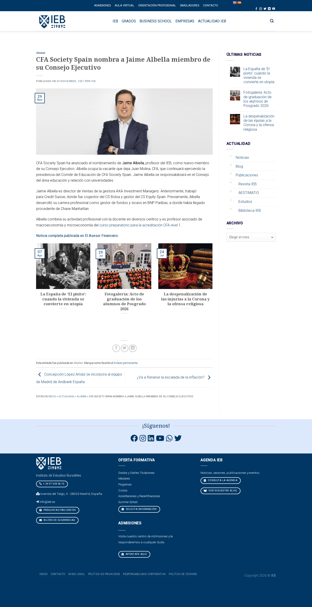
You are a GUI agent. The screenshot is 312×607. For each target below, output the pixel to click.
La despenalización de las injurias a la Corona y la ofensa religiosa (258, 123)
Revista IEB (247, 184)
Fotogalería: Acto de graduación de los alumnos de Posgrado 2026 (257, 99)
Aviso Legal (76, 574)
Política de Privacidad (104, 574)
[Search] (272, 21)
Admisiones (102, 5)
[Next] (213, 289)
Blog (239, 166)
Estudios (245, 201)
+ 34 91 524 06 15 (53, 483)
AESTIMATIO (248, 193)
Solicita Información (141, 509)
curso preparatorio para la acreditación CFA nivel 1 (140, 225)
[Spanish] (239, 3)
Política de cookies (183, 574)
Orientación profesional (157, 5)
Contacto (210, 5)
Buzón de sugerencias (59, 520)
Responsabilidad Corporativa (144, 574)
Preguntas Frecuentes (59, 510)
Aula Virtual (124, 5)
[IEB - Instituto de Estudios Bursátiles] (52, 21)
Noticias (242, 157)
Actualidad (66, 396)
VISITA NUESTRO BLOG (222, 490)
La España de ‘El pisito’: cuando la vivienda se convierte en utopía (258, 75)
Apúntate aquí (136, 554)
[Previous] (35, 289)
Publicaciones (247, 175)
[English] (235, 3)
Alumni (40, 52)
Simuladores (189, 5)
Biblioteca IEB (249, 210)
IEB (93, 81)
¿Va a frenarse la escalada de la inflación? (171, 377)
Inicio (52, 396)
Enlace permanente (125, 363)
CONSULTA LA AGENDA (222, 480)
